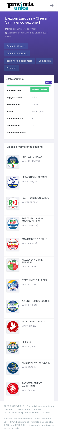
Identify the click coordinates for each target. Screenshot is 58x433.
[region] (29, 277)
